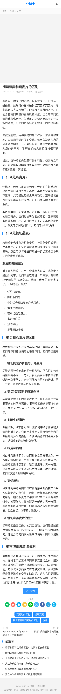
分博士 (30, 4)
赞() (39, 91)
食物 (12, 11)
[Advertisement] (30, 46)
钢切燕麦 (39, 614)
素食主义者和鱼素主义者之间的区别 (23, 674)
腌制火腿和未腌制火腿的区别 (20, 652)
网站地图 (41, 686)
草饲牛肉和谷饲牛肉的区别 (46, 633)
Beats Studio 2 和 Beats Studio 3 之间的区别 (14, 633)
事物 (4, 11)
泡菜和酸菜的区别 (40, 658)
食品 (45, 620)
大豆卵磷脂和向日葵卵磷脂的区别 (22, 663)
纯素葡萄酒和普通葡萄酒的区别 (21, 668)
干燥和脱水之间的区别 (16, 658)
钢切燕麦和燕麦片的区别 (20, 87)
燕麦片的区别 (23, 614)
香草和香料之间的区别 (16, 647)
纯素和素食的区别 (40, 647)
